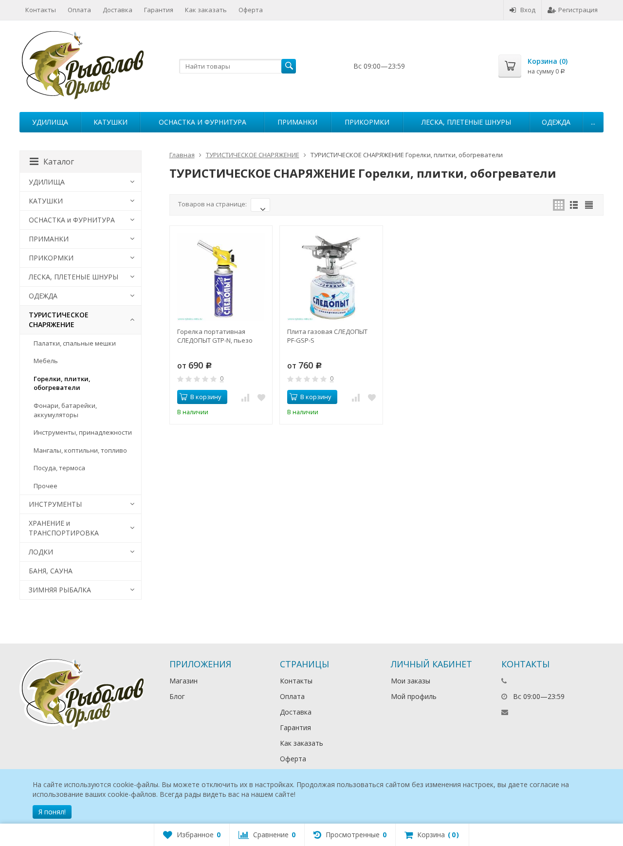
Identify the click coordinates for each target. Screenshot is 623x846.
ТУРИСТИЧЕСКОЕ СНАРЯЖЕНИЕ (59, 319)
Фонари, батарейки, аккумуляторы (65, 410)
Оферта (250, 9)
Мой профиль (414, 696)
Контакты (40, 9)
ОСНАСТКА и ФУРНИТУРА (202, 122)
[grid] (559, 205)
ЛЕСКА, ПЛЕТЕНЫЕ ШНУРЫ (466, 122)
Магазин (183, 680)
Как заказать (206, 9)
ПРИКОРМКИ (367, 122)
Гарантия (158, 9)
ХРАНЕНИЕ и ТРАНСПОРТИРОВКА (64, 527)
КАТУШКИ (110, 122)
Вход (527, 9)
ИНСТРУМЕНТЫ (55, 504)
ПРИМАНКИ (297, 122)
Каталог (58, 161)
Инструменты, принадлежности (83, 432)
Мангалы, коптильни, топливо (80, 450)
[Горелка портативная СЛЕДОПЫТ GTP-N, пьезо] (221, 277)
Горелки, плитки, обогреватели (62, 383)
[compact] (589, 205)
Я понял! (52, 811)
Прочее (45, 485)
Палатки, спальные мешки (75, 343)
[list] (574, 205)
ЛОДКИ (41, 551)
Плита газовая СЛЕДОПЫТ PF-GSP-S (327, 336)
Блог (177, 696)
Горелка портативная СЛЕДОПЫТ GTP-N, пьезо (215, 336)
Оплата (79, 9)
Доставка (117, 9)
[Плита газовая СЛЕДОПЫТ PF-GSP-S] (331, 277)
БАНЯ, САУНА (51, 570)
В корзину (205, 396)
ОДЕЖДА (556, 122)
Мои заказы (410, 680)
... (593, 122)
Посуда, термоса (59, 467)
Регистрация (578, 9)
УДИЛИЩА (50, 122)
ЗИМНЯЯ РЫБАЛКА (60, 589)
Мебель (46, 360)
